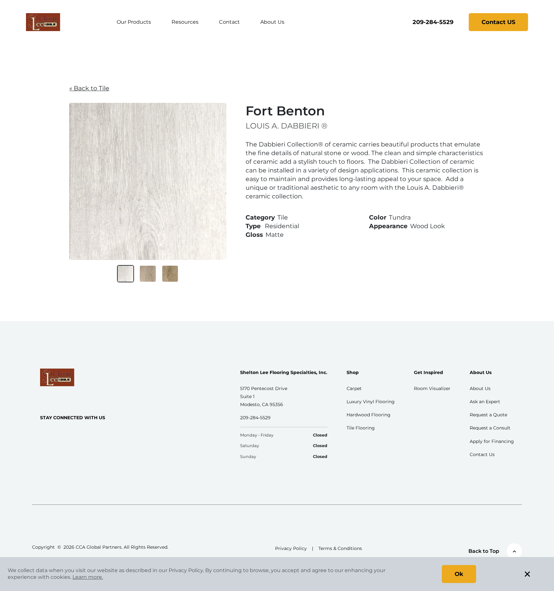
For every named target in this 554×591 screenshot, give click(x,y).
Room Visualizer (432, 388)
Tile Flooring (361, 428)
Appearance (388, 226)
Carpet (354, 388)
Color (377, 217)
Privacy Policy (291, 548)
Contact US (498, 22)
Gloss (254, 234)
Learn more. (87, 577)
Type (253, 226)
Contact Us (482, 454)
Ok (459, 574)
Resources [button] (185, 22)
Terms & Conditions (340, 548)
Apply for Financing (492, 441)
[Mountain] (170, 273)
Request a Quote (488, 415)
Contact (229, 22)
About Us (272, 22)
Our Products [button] (134, 22)
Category (260, 217)
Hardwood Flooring (368, 415)
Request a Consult (490, 428)
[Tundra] (125, 273)
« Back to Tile (89, 88)
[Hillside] (147, 273)
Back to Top (483, 551)
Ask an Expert (485, 401)
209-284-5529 (433, 22)
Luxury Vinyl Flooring (371, 401)
